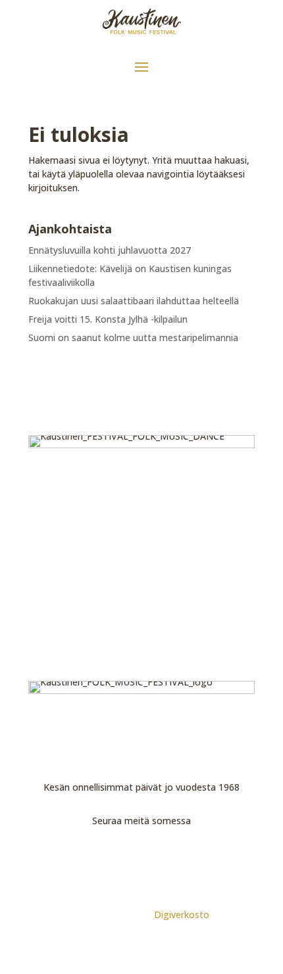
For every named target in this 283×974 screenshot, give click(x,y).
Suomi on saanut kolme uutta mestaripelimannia (133, 337)
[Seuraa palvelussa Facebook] (126, 857)
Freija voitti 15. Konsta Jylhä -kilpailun (108, 319)
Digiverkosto (181, 914)
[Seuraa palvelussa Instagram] (156, 857)
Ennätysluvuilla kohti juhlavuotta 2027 (109, 250)
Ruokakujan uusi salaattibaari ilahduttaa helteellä (133, 300)
